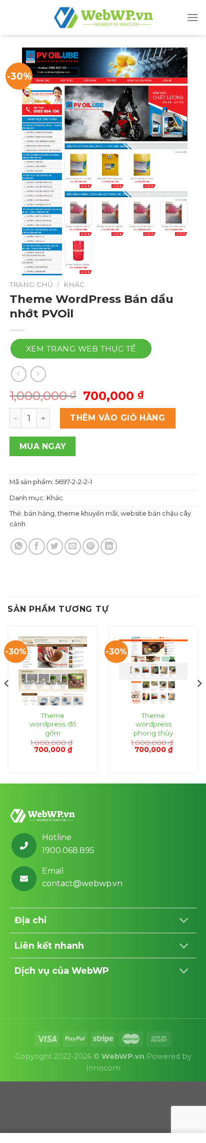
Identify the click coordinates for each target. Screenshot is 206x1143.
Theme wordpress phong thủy (153, 724)
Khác (74, 284)
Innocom (103, 1067)
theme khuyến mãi (88, 513)
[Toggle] (184, 921)
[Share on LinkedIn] (108, 546)
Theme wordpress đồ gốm (53, 724)
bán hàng (39, 513)
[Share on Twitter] (54, 546)
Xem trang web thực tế (81, 348)
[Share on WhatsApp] (18, 546)
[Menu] (192, 17)
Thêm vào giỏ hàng (117, 418)
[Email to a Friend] (72, 546)
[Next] (199, 703)
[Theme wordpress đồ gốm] (52, 670)
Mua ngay (43, 446)
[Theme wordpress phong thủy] (153, 670)
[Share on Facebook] (36, 546)
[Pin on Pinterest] (90, 546)
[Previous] (7, 703)
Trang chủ (31, 284)
